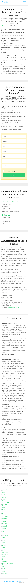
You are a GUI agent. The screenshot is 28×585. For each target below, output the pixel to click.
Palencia (4, 550)
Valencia (4, 568)
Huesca (4, 530)
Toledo (4, 566)
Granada (8, 26)
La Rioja (4, 534)
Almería (4, 494)
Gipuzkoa (4, 526)
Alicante (4, 492)
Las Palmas (5, 535)
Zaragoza (4, 573)
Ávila (3, 499)
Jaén (3, 531)
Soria (3, 560)
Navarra (4, 547)
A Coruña (4, 489)
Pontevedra (5, 552)
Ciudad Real (5, 516)
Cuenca (4, 520)
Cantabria (4, 513)
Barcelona (4, 504)
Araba (3, 496)
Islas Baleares (5, 502)
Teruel (3, 565)
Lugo (3, 540)
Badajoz (4, 501)
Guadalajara (5, 525)
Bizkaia (4, 506)
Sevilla (3, 558)
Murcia (4, 545)
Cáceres (4, 509)
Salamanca (5, 554)
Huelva (4, 528)
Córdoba (4, 518)
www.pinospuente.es (13, 307)
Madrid (4, 542)
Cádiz (3, 511)
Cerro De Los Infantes (10, 201)
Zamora (4, 571)
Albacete (4, 490)
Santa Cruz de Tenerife (7, 563)
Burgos (4, 507)
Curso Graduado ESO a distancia (13, 581)
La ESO (6, 2)
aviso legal (11, 171)
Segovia (4, 556)
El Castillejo (6, 215)
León (3, 537)
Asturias (4, 497)
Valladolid (4, 570)
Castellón (4, 515)
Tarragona (4, 561)
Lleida (3, 539)
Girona (4, 521)
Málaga (4, 544)
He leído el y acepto (11, 171)
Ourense (4, 549)
